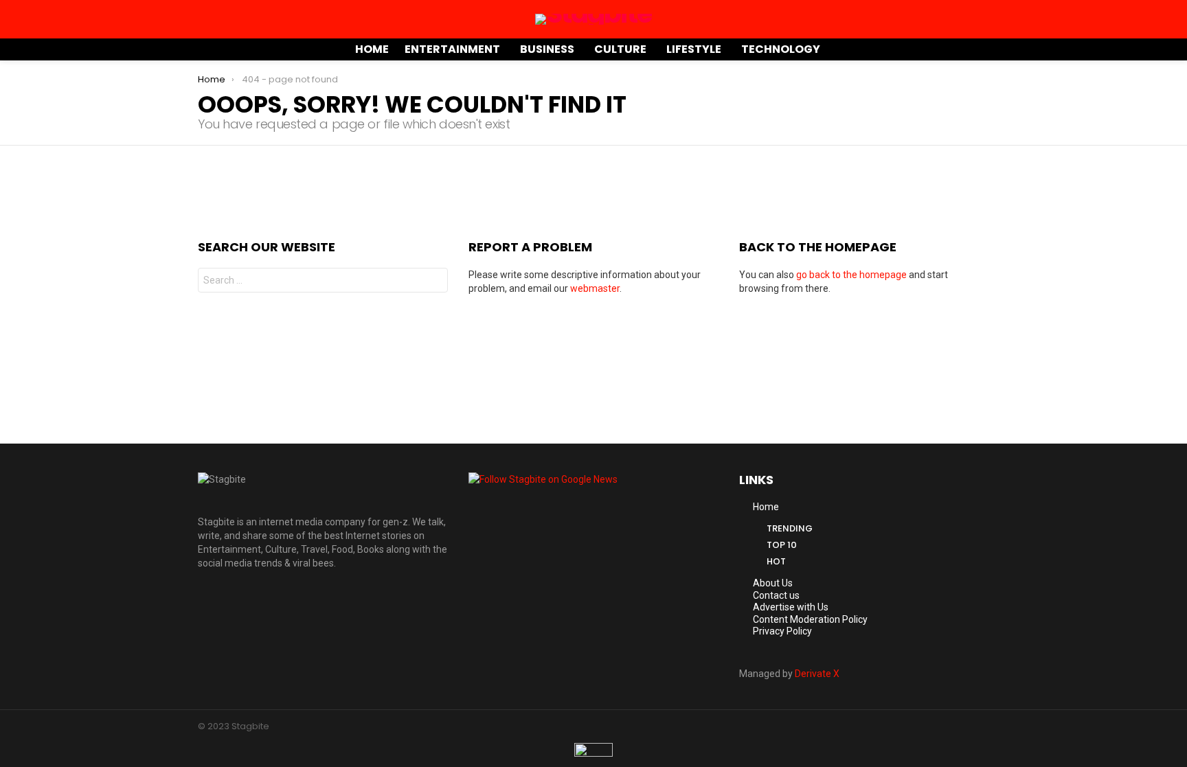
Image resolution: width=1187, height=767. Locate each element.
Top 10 (782, 544)
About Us (773, 582)
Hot (776, 561)
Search (434, 282)
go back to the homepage (851, 274)
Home (372, 49)
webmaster (595, 288)
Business (547, 49)
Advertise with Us (790, 607)
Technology (780, 49)
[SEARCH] (983, 49)
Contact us (776, 595)
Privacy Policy (782, 631)
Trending (790, 528)
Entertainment (452, 49)
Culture (620, 49)
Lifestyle (693, 49)
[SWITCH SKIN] (965, 49)
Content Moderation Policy (810, 619)
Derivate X (817, 673)
